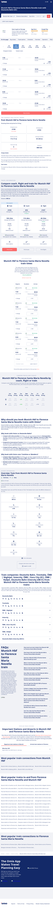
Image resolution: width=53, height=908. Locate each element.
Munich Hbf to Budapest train (42, 822)
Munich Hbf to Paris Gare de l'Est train (11, 804)
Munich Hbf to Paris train (41, 825)
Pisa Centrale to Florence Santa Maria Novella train (31, 847)
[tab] (7, 50)
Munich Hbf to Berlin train (42, 788)
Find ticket (13, 131)
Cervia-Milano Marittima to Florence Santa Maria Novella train (17, 794)
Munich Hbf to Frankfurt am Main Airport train (13, 785)
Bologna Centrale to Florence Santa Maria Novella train (15, 847)
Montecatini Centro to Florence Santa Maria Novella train (16, 810)
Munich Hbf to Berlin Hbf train (26, 766)
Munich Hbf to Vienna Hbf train (43, 766)
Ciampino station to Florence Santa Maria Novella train (32, 822)
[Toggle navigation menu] (51, 2)
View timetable (13, 149)
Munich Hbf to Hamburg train (9, 813)
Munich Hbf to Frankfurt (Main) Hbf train (28, 816)
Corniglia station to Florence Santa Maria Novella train (32, 828)
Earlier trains (20, 364)
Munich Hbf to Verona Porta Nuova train (11, 819)
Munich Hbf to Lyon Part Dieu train (10, 807)
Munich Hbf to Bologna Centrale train (28, 785)
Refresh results (25, 277)
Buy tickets (13, 39)
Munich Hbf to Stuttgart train (25, 801)
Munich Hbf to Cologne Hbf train (43, 804)
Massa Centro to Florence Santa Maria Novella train (31, 797)
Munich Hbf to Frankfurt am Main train (11, 801)
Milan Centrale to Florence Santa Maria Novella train (31, 844)
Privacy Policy (30, 903)
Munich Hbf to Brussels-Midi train (10, 788)
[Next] (49, 46)
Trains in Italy (14, 854)
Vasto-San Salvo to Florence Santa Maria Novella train (15, 825)
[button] (32, 16)
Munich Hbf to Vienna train (42, 807)
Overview (37, 39)
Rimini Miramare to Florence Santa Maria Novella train (32, 794)
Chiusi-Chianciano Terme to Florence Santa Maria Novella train (17, 797)
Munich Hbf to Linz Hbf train (25, 769)
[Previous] (5, 394)
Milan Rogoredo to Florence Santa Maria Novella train (32, 810)
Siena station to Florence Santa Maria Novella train (14, 822)
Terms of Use (20, 903)
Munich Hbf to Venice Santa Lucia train (11, 766)
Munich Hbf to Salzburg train (25, 807)
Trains (7, 854)
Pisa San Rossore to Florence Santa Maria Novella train (15, 791)
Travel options (21, 39)
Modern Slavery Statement (43, 903)
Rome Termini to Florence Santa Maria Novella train (14, 844)
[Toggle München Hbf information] (50, 749)
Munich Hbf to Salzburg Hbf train (9, 769)
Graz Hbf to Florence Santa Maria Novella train (30, 788)
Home (2, 854)
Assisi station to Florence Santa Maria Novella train (31, 813)
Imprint (13, 903)
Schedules (30, 39)
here (38, 369)
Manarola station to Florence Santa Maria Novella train (32, 819)
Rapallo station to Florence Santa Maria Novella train (31, 825)
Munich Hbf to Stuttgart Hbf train (27, 804)
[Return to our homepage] (4, 2)
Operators (45, 39)
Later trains (33, 364)
